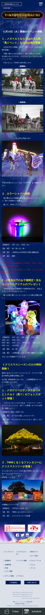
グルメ (33, 565)
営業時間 (8, 565)
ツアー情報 (8, 571)
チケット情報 (9, 576)
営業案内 (8, 560)
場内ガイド (34, 552)
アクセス (21, 576)
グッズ (33, 568)
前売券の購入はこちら (11, 4)
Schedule (36, 611)
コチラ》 (28, 182)
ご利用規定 (13, 582)
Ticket (15, 611)
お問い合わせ (32, 582)
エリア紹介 (34, 556)
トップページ (9, 552)
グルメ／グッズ (36, 560)
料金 (6, 568)
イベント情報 (22, 560)
